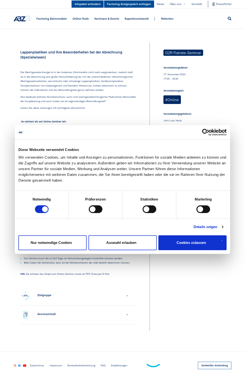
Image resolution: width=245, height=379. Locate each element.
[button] (178, 4)
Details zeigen (205, 227)
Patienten (167, 18)
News (160, 4)
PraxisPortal (223, 4)
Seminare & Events (106, 18)
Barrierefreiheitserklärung (81, 365)
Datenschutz (37, 365)
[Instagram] (15, 365)
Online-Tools (80, 18)
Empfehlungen (119, 365)
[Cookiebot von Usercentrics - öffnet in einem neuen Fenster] (206, 132)
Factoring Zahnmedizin (51, 18)
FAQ (103, 365)
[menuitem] (52, 18)
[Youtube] (24, 365)
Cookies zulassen (191, 243)
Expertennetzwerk (137, 18)
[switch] (95, 209)
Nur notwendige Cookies (51, 243)
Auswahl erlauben (121, 243)
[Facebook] (19, 365)
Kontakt (197, 4)
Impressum (56, 365)
